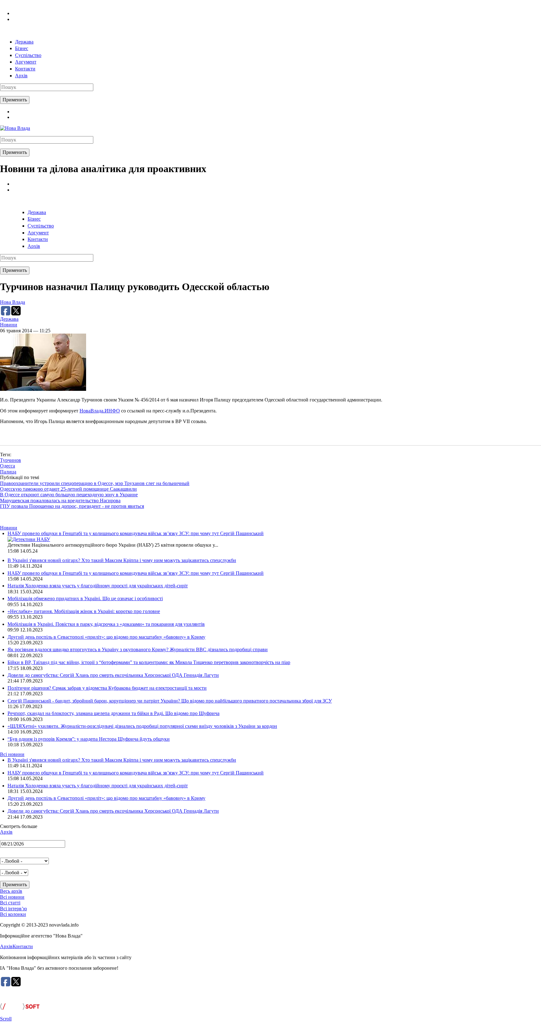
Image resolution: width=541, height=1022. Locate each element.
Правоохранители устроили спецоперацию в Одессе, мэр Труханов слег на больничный (94, 483)
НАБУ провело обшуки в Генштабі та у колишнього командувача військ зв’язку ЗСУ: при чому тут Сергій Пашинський (136, 533)
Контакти (25, 68)
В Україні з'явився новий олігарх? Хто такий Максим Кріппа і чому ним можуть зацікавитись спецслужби (122, 560)
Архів (21, 75)
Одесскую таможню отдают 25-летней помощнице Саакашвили (68, 489)
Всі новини (12, 754)
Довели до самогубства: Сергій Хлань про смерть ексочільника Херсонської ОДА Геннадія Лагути (113, 675)
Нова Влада (12, 302)
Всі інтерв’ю (13, 908)
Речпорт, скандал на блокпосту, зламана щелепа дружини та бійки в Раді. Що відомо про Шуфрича (113, 713)
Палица (8, 471)
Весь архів (11, 891)
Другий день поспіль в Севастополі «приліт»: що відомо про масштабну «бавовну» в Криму (106, 637)
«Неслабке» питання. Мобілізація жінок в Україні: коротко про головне (84, 611)
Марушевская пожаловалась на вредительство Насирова (60, 500)
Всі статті (10, 902)
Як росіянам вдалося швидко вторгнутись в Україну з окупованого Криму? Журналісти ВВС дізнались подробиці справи (138, 649)
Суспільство (28, 55)
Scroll (6, 1018)
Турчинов (10, 460)
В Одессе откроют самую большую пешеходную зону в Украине (69, 494)
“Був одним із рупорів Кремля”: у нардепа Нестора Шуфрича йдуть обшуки (89, 739)
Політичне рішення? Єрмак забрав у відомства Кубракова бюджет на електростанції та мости (107, 688)
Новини (8, 324)
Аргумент (25, 61)
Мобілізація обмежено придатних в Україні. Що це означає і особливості (85, 598)
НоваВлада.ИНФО (100, 410)
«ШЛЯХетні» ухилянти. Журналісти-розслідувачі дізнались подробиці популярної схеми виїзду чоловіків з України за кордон (142, 726)
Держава (24, 41)
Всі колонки (13, 914)
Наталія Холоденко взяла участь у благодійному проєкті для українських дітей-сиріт (98, 585)
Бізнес (21, 48)
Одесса (7, 465)
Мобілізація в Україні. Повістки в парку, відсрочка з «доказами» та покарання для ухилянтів (106, 624)
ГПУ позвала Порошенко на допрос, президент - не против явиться (72, 506)
